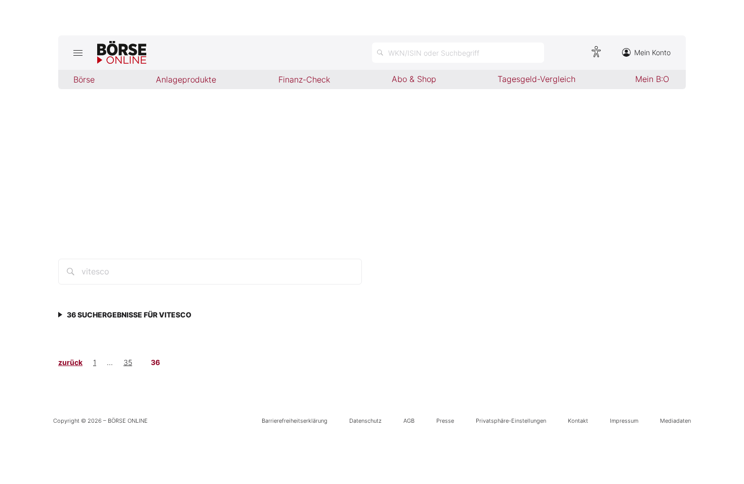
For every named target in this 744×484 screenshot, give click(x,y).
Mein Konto (652, 52)
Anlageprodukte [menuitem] (186, 79)
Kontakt (578, 420)
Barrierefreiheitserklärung (294, 420)
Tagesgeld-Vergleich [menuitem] (536, 79)
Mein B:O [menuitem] (652, 79)
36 (155, 362)
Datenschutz (365, 420)
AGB (409, 420)
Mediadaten (675, 420)
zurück (70, 362)
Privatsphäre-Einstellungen (511, 420)
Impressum (624, 420)
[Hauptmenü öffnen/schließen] (77, 52)
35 (127, 362)
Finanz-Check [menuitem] (304, 79)
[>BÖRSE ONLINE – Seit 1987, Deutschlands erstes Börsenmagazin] (121, 52)
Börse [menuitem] (84, 79)
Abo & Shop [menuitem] (414, 79)
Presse (445, 420)
